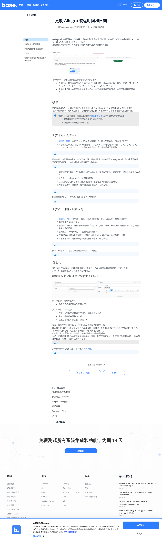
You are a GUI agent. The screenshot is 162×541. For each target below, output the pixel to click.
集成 (29, 5)
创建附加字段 (96, 115)
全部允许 (141, 525)
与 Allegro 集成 (68, 27)
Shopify (66, 483)
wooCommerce (47, 501)
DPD (64, 505)
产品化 (55, 416)
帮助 (59, 27)
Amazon (44, 483)
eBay (43, 488)
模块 (26, 39)
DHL (64, 501)
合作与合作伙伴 (91, 496)
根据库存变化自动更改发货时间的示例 (35, 59)
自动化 (26, 53)
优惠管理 (78, 27)
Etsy (43, 492)
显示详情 (37, 536)
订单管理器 (11, 488)
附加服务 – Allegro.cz (61, 396)
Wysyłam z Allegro (60, 411)
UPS (64, 496)
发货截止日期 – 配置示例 (33, 49)
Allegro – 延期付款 (60, 401)
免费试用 (150, 5)
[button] (123, 5)
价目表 (36, 5)
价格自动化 (11, 501)
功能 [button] (21, 5)
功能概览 (10, 483)
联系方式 (88, 483)
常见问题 (88, 492)
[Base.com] (9, 5)
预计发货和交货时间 (61, 391)
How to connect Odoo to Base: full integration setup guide (133, 502)
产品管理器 (11, 496)
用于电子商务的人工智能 (16, 518)
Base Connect (12, 514)
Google (44, 496)
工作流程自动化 (13, 509)
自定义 (139, 533)
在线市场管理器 (13, 492)
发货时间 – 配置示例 (32, 44)
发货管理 (10, 505)
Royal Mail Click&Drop (72, 492)
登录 (138, 5)
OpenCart (67, 488)
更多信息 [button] (45, 5)
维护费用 (56, 406)
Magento (45, 505)
